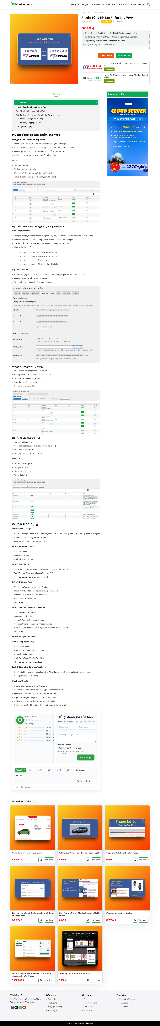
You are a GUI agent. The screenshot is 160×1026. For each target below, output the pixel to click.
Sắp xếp (79, 781)
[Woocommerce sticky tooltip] (127, 888)
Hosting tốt (124, 4)
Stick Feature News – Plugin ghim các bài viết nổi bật (79, 914)
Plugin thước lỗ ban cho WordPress (122, 853)
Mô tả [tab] (56, 95)
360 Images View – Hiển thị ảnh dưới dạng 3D (79, 853)
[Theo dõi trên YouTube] (24, 1007)
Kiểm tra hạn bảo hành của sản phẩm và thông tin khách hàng (33, 914)
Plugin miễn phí (138, 4)
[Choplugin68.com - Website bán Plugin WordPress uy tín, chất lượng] (21, 4)
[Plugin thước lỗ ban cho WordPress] (127, 827)
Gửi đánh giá (85, 757)
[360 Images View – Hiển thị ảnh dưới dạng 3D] (80, 827)
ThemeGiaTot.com (127, 999)
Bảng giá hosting (55, 1007)
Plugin (85, 4)
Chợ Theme (95, 4)
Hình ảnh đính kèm (64, 745)
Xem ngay (109, 69)
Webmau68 (104, 12)
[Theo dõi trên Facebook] (12, 1007)
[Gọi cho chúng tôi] (20, 1007)
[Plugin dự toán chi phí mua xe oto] (32, 827)
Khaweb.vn (124, 1007)
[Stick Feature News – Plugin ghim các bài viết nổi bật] (80, 888)
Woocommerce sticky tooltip (119, 913)
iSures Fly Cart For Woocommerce (74, 973)
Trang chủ (75, 4)
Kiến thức (110, 4)
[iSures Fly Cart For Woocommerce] (80, 948)
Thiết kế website (90, 1010)
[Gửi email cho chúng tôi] (16, 1007)
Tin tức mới (52, 1003)
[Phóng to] (13, 81)
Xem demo (49, 860)
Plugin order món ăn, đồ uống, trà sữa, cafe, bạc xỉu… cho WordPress (32, 974)
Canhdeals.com (126, 1003)
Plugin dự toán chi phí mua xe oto (27, 853)
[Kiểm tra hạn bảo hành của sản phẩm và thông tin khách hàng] (32, 888)
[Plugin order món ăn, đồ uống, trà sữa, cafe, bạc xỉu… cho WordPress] (32, 948)
